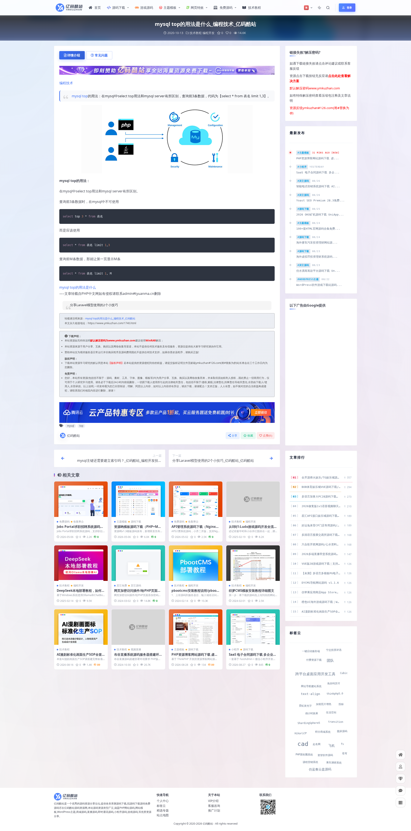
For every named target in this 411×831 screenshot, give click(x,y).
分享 (234, 435)
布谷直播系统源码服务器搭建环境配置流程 (138, 656)
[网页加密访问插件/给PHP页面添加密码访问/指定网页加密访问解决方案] (138, 563)
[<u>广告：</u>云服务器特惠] (167, 412)
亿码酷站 (73, 435)
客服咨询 (214, 806)
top (85, 96)
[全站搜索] (328, 8)
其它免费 (122, 585)
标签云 (161, 806)
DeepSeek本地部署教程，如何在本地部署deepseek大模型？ (81, 592)
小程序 (235, 649)
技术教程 (254, 7)
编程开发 (208, 33)
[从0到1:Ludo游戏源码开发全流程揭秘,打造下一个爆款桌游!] (253, 499)
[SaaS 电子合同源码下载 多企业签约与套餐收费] (253, 627)
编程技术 (66, 83)
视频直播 (136, 649)
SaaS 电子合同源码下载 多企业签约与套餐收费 (252, 656)
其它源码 (136, 585)
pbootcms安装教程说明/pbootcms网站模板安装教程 (195, 592)
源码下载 (118, 7)
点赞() (267, 435)
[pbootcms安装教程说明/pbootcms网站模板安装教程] (195, 563)
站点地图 (163, 815)
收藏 (250, 435)
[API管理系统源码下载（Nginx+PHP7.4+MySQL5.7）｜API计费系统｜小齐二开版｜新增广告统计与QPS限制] (195, 499)
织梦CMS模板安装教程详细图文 (251, 590)
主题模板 (170, 7)
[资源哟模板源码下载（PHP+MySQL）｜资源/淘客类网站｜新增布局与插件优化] (138, 499)
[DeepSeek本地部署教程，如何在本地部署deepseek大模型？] (81, 563)
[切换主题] (319, 8)
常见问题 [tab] (101, 55)
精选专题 (163, 810)
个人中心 (163, 801)
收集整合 (78, 521)
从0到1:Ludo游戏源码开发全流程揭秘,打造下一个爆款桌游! (253, 528)
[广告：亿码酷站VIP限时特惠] (167, 70)
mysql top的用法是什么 (77, 287)
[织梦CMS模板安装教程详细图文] (253, 563)
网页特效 (197, 7)
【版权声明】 (116, 363)
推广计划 (214, 810)
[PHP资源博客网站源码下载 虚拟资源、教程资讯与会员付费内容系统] (195, 627)
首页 (97, 7)
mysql (76, 96)
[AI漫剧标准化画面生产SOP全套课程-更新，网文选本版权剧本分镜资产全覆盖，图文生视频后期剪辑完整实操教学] (81, 627)
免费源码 (226, 7)
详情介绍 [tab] (73, 55)
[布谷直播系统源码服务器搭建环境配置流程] (138, 627)
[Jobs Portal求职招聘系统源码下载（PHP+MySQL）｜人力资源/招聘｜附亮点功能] (81, 499)
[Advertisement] (321, 377)
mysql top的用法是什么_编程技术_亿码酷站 (110, 318)
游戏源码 (146, 7)
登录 (349, 7)
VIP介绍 (213, 801)
